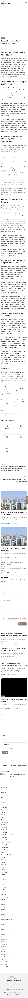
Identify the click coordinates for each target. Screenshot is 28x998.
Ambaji (2, 794)
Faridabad (3, 819)
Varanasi (3, 964)
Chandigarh (3, 809)
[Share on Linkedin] (15, 415)
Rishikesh (3, 939)
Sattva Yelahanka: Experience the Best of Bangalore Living (14, 480)
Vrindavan (3, 966)
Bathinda (3, 807)
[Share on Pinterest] (11, 415)
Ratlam (2, 931)
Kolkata (2, 867)
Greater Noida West (5, 834)
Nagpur (2, 894)
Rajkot (2, 929)
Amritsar (3, 797)
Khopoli (2, 864)
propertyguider (5, 643)
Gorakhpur (3, 829)
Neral (2, 899)
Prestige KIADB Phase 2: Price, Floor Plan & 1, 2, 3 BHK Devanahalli (13, 770)
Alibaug (2, 790)
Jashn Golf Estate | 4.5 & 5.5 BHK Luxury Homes (12, 563)
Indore (2, 849)
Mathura (3, 882)
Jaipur (2, 852)
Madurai (3, 877)
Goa (2, 824)
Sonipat (3, 949)
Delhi (2, 817)
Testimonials (4, 357)
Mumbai (3, 889)
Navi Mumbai (4, 897)
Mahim (2, 879)
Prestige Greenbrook (6, 919)
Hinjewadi (3, 844)
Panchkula (3, 909)
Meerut (2, 884)
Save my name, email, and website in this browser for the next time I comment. (15, 619)
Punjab (2, 924)
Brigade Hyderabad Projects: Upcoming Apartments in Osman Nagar (14, 664)
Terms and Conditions (9, 992)
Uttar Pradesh (4, 959)
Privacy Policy (21, 992)
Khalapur (3, 862)
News (3, 37)
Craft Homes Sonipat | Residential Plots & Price (14, 700)
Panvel (2, 914)
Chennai (3, 812)
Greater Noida (4, 832)
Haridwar (3, 839)
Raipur (2, 926)
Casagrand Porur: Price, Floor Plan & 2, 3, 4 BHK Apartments (14, 649)
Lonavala (3, 869)
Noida (2, 904)
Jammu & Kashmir (5, 854)
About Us (18, 994)
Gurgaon (3, 837)
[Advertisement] (14, 19)
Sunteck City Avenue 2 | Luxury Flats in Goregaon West (14, 513)
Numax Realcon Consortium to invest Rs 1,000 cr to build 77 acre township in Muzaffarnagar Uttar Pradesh (13, 468)
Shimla (2, 946)
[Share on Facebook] (2, 415)
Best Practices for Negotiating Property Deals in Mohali (16, 775)
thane (2, 954)
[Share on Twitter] (7, 415)
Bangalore (3, 804)
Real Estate (3, 934)
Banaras (3, 802)
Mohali (2, 887)
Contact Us (10, 994)
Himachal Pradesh (5, 842)
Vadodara (3, 961)
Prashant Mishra (6, 523)
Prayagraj (3, 917)
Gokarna (3, 827)
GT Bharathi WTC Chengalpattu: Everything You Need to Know (13, 766)
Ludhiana (3, 874)
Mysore (2, 892)
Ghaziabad (3, 822)
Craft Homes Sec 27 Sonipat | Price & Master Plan (13, 549)
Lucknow (3, 872)
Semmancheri (4, 944)
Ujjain (2, 956)
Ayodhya (3, 799)
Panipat (3, 912)
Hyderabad (3, 847)
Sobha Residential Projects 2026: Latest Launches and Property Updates (14, 634)
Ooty (2, 907)
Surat (2, 951)
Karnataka (3, 859)
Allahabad (3, 792)
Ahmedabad (4, 787)
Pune (2, 922)
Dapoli (2, 814)
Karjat (2, 857)
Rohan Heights (4, 941)
